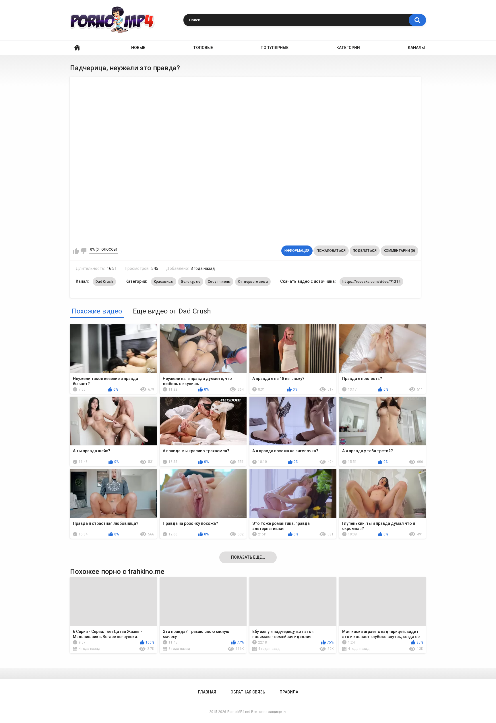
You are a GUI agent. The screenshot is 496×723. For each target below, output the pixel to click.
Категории (348, 47)
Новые (138, 47)
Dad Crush (104, 282)
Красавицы (164, 282)
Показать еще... (248, 557)
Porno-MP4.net (238, 712)
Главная (77, 47)
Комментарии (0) (399, 251)
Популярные (274, 47)
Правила (289, 692)
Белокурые (190, 282)
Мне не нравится (83, 251)
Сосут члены (219, 282)
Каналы (416, 47)
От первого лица (253, 282)
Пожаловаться (331, 251)
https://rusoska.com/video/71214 (371, 282)
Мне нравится (76, 251)
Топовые (203, 47)
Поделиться (365, 251)
